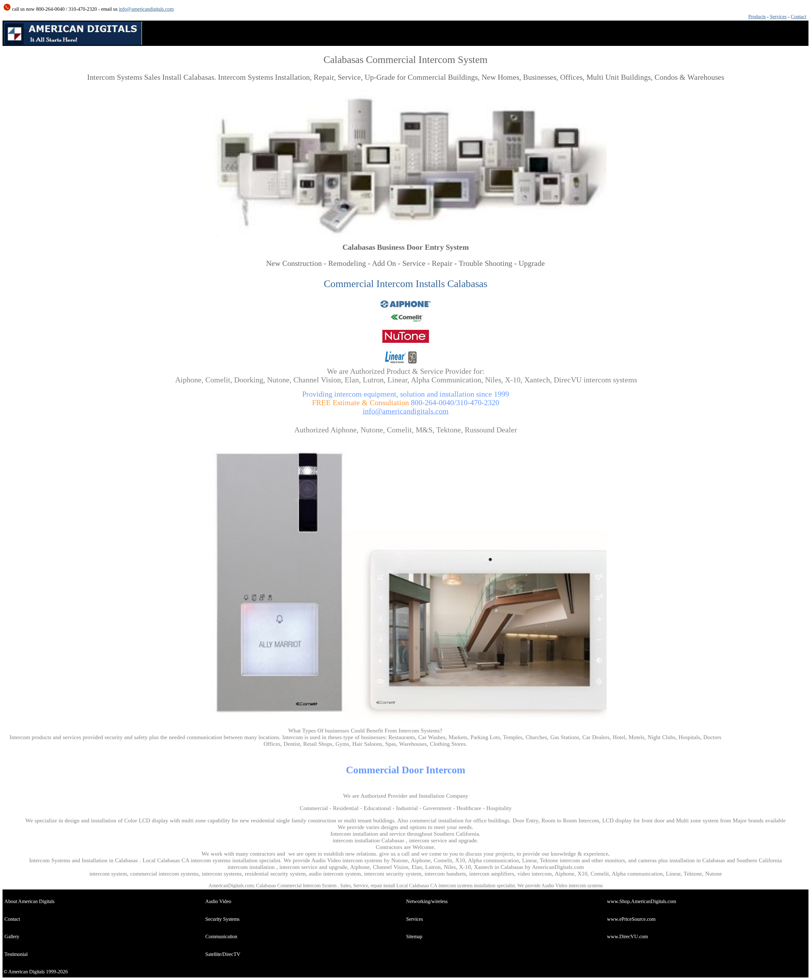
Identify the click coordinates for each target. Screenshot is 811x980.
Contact (798, 16)
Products (757, 16)
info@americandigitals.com (146, 9)
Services (778, 16)
